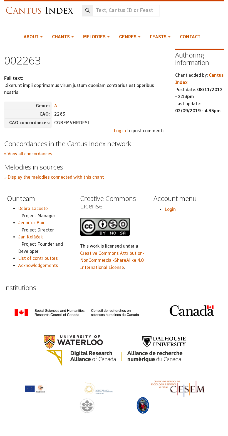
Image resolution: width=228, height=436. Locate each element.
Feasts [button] (159, 36)
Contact (190, 36)
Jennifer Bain (32, 222)
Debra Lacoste (33, 208)
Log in (120, 130)
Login (170, 209)
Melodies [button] (95, 36)
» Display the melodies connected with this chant (54, 177)
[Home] (41, 7)
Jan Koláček (30, 237)
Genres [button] (128, 36)
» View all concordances (28, 153)
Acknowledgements (38, 265)
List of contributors (38, 258)
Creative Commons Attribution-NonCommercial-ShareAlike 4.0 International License (112, 260)
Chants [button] (61, 36)
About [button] (32, 36)
